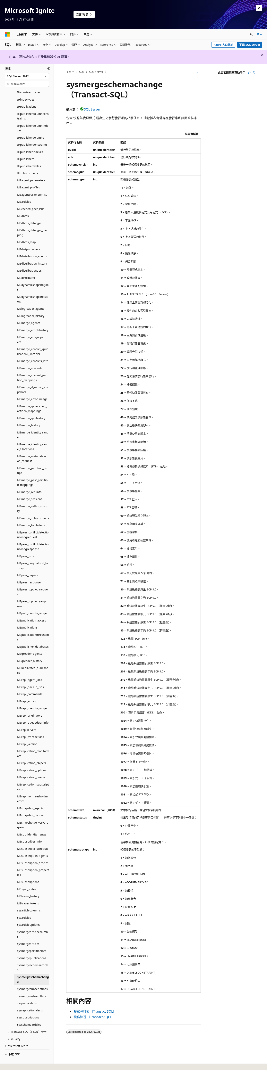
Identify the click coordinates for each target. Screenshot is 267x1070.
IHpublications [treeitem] (26, 106)
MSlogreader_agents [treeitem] (30, 308)
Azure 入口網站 (223, 44)
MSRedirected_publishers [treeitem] (32, 670)
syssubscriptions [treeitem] (28, 1017)
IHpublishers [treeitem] (25, 159)
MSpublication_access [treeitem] (31, 620)
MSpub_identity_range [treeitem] (32, 613)
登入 (259, 34)
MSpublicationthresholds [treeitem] (33, 637)
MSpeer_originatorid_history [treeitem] (32, 565)
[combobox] (27, 76)
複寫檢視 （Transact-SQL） (93, 1017)
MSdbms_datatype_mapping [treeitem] (32, 232)
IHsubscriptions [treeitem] (27, 173)
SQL (81, 72)
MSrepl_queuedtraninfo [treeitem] (32, 722)
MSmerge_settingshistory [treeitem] (32, 508)
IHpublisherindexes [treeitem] (30, 152)
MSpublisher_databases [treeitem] (33, 646)
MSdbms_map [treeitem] (26, 242)
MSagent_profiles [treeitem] (28, 187)
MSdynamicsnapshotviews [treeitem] (32, 299)
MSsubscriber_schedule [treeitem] (32, 849)
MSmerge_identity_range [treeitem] (32, 435)
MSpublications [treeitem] (27, 627)
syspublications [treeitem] (27, 1003)
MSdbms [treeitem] (23, 216)
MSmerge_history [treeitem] (28, 425)
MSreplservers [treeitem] (26, 730)
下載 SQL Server (249, 44)
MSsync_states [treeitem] (26, 889)
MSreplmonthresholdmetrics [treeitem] (32, 798)
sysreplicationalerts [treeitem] (30, 1010)
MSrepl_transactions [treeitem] (30, 737)
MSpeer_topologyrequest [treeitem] (32, 592)
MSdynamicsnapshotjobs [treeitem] (33, 287)
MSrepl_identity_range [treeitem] (32, 708)
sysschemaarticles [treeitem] (29, 1024)
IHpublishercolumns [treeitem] (30, 137)
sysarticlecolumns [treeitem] (29, 910)
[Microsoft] (7, 34)
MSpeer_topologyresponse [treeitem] (32, 603)
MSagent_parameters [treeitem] (31, 180)
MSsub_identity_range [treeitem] (31, 834)
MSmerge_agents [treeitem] (28, 323)
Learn (70, 72)
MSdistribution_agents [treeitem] (32, 256)
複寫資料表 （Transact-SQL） (95, 1011)
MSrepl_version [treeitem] (27, 744)
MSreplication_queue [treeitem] (31, 777)
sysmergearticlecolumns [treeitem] (32, 934)
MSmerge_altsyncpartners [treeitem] (32, 339)
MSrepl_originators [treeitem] (29, 715)
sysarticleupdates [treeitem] (28, 924)
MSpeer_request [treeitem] (28, 575)
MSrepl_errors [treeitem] (26, 701)
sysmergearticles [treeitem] (28, 944)
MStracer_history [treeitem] (28, 896)
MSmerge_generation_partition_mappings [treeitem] (32, 408)
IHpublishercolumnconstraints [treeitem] (33, 116)
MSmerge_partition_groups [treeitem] (32, 470)
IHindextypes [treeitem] (25, 99)
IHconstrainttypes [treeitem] (28, 92)
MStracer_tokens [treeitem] (28, 903)
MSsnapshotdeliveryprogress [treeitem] (32, 825)
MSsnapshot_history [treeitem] (30, 815)
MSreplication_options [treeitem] (31, 770)
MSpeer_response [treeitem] (29, 582)
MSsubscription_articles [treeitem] (32, 863)
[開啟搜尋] (251, 34)
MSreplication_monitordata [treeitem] (33, 753)
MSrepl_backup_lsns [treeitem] (30, 687)
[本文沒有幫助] (254, 72)
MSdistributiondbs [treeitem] (29, 270)
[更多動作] (197, 72)
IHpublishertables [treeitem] (29, 166)
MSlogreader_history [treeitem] (30, 316)
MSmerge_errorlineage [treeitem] (32, 399)
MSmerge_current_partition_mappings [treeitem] (32, 377)
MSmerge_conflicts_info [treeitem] (32, 361)
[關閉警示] (259, 8)
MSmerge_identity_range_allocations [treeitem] (32, 446)
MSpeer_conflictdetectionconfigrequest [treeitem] (32, 535)
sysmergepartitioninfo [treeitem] (31, 951)
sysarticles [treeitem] (24, 917)
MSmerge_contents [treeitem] (29, 368)
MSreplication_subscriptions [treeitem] (33, 787)
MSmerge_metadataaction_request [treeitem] (32, 458)
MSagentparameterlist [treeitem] (32, 194)
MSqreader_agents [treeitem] (29, 653)
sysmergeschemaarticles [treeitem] (32, 967)
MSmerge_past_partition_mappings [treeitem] (32, 482)
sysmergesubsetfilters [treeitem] (31, 996)
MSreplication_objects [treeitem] (31, 763)
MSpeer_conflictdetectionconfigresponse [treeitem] (32, 546)
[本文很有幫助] (249, 72)
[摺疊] (48, 68)
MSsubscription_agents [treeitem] (32, 856)
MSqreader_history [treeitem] (29, 661)
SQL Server (96, 72)
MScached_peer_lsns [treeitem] (30, 209)
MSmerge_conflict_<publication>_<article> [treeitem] (32, 351)
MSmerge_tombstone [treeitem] (31, 525)
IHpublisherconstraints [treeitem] (32, 144)
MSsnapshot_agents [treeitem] (30, 808)
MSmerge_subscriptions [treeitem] (33, 518)
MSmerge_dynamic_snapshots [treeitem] (32, 389)
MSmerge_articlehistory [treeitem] (32, 330)
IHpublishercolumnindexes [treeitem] (32, 128)
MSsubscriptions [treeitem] (28, 882)
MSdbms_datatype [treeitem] (29, 223)
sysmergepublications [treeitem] (31, 958)
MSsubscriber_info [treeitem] (29, 841)
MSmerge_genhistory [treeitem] (31, 418)
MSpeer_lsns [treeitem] (25, 556)
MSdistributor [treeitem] (26, 278)
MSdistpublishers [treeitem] (28, 249)
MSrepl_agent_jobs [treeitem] (29, 680)
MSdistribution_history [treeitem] (32, 263)
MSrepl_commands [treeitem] (29, 694)
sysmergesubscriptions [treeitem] (32, 989)
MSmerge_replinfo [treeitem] (29, 492)
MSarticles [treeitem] (24, 201)
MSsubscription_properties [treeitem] (33, 872)
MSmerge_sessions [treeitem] (29, 499)
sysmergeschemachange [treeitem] (33, 979)
